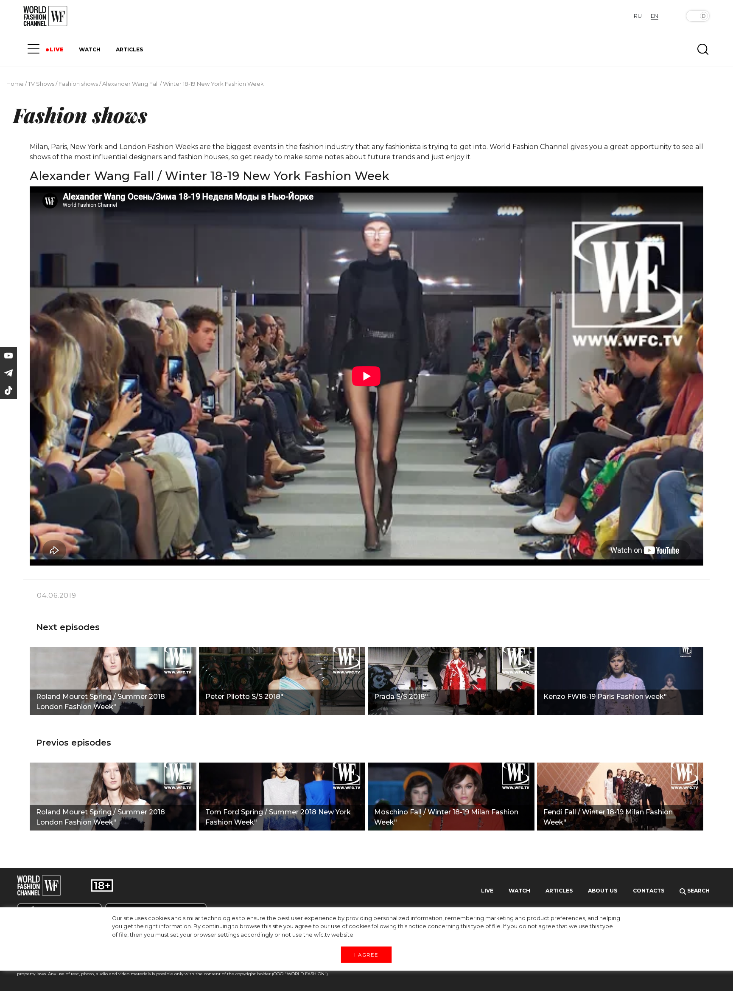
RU (638, 15)
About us (602, 890)
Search (698, 890)
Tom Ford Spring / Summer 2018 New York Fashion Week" (278, 817)
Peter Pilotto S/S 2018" (244, 697)
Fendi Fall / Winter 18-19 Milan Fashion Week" (608, 817)
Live (487, 890)
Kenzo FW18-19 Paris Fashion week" (605, 697)
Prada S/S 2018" (401, 697)
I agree (366, 954)
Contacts (648, 890)
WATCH (90, 49)
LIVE (57, 49)
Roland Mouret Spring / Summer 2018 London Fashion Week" (100, 702)
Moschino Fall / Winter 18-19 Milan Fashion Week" (446, 817)
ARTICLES (129, 49)
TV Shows (41, 83)
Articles (559, 890)
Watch (519, 890)
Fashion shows (78, 83)
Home (15, 83)
